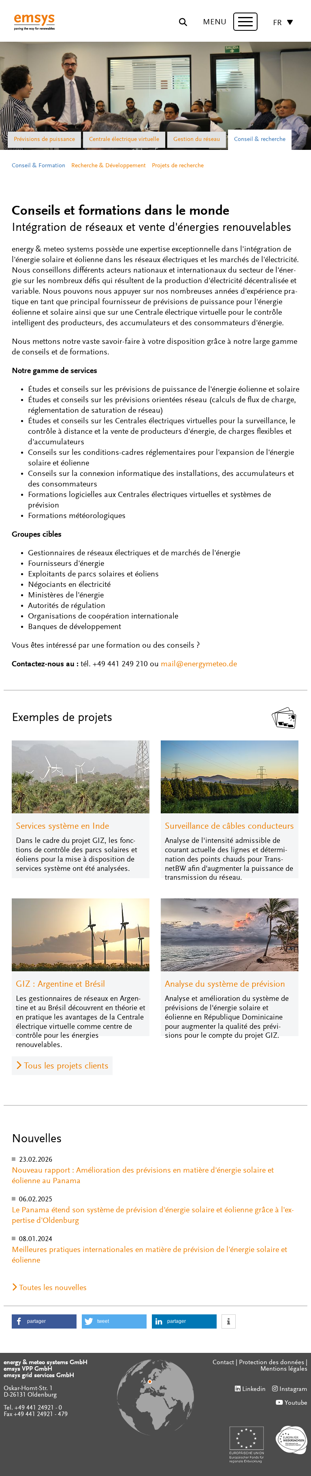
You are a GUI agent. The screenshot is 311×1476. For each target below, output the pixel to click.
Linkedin (254, 1389)
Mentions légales (283, 1369)
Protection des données (271, 1362)
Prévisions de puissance (44, 140)
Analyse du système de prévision (225, 984)
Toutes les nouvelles (53, 1288)
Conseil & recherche (259, 140)
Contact (223, 1362)
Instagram (293, 1389)
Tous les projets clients (66, 1066)
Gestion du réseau (196, 140)
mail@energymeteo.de (199, 664)
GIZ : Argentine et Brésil (60, 984)
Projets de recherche (178, 166)
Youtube (296, 1403)
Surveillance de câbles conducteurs (229, 826)
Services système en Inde (62, 826)
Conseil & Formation (38, 166)
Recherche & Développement (108, 166)
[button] (44, 1321)
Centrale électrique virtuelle (124, 140)
